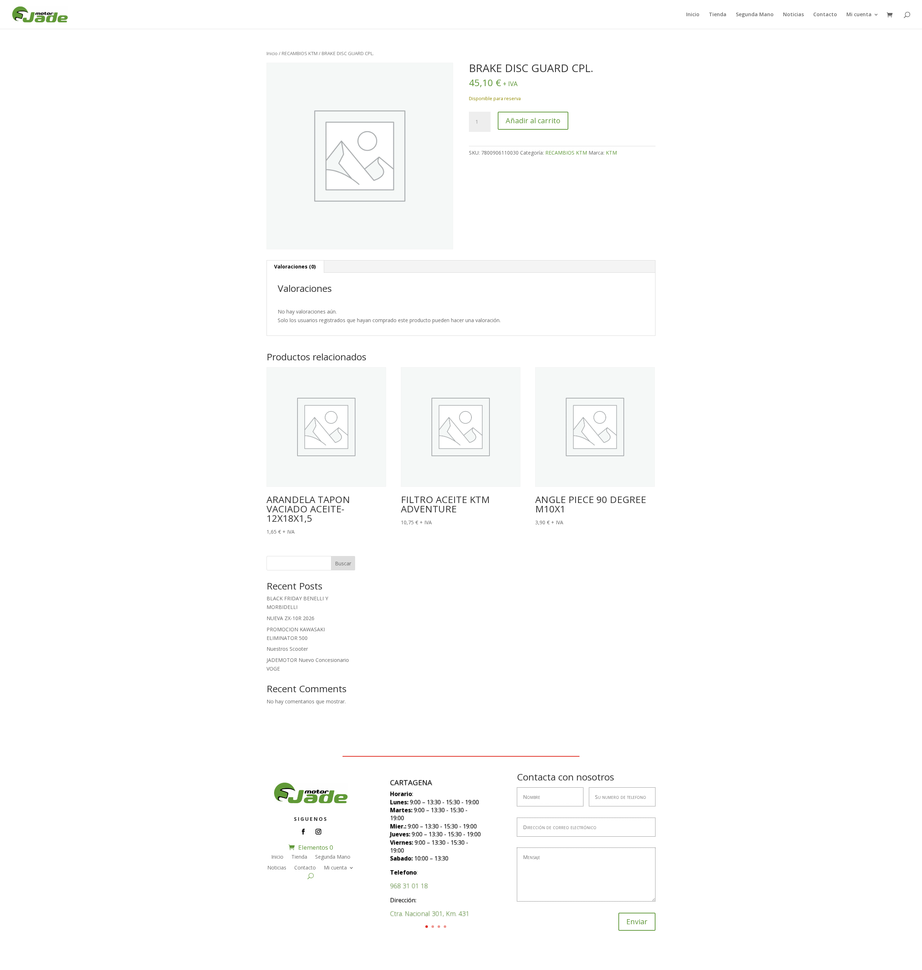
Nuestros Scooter (287, 648)
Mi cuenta (859, 15)
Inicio (692, 15)
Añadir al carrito (533, 120)
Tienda (717, 15)
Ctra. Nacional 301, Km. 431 (429, 913)
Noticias (793, 15)
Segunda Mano (755, 15)
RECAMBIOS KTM (300, 53)
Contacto (825, 15)
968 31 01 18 (409, 885)
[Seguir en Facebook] (303, 831)
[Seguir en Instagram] (318, 831)
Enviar (637, 921)
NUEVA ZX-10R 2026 (290, 618)
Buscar (343, 563)
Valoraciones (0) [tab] (295, 266)
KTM (611, 152)
